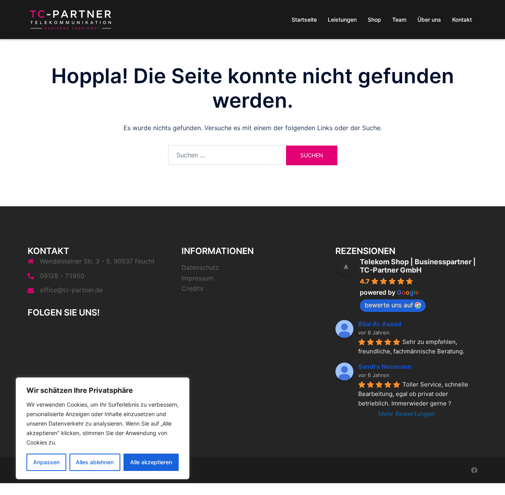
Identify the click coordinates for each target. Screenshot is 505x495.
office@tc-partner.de (71, 290)
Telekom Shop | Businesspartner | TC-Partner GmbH (418, 266)
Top (486, 476)
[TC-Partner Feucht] (71, 19)
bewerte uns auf (389, 305)
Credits (192, 288)
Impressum (197, 278)
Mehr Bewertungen (406, 414)
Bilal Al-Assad (379, 324)
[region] (102, 428)
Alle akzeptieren (151, 462)
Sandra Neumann (384, 366)
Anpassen (46, 462)
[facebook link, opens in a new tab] (474, 470)
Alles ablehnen (95, 462)
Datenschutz (200, 267)
